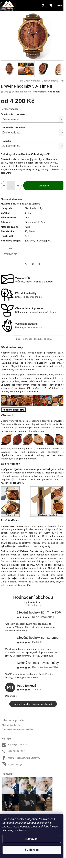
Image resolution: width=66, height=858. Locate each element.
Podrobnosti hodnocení (46, 91)
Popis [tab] (17, 338)
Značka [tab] (48, 338)
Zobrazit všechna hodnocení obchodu (33, 704)
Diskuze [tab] (38, 338)
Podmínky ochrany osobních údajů (18, 729)
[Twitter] (33, 264)
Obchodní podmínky (11, 725)
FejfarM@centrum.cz (17, 744)
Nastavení (31, 838)
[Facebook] (40, 264)
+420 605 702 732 (16, 751)
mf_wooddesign (15, 764)
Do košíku (44, 185)
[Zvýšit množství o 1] (18, 185)
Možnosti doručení (12, 199)
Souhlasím (32, 849)
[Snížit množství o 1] (4, 185)
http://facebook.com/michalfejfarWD (24, 758)
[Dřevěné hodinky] (13, 409)
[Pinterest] (26, 264)
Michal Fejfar (58, 80)
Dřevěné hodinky (34, 208)
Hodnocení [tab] (27, 338)
